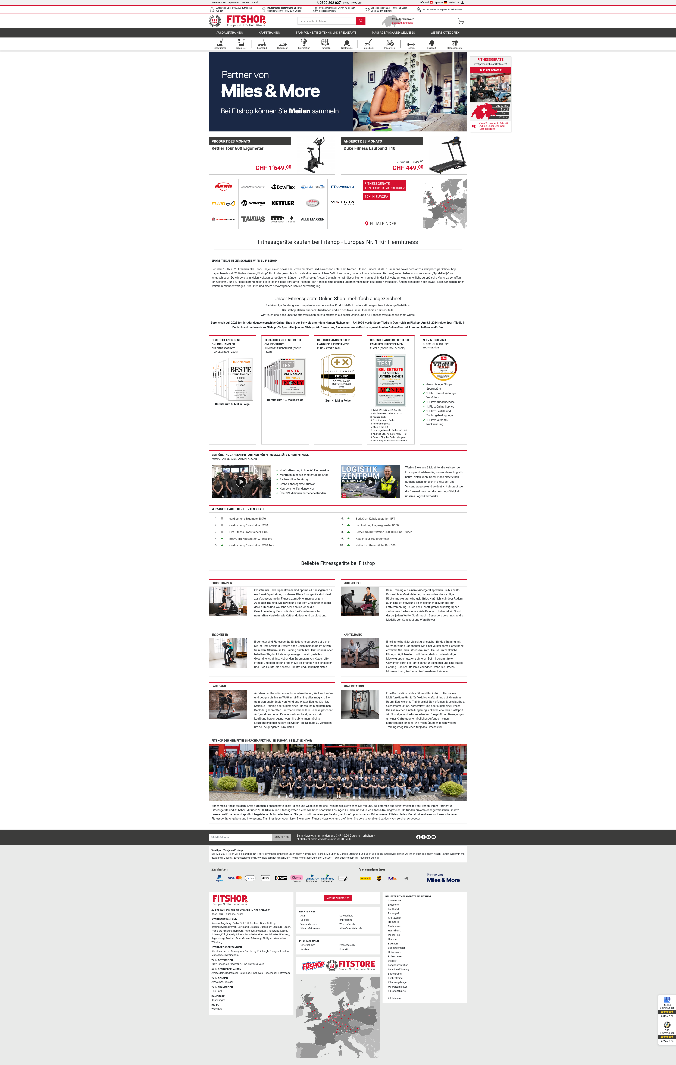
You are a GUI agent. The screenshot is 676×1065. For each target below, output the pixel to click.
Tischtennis (394, 926)
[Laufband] (228, 704)
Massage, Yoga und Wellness (393, 32)
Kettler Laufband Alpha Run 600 (376, 545)
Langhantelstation (398, 965)
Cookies (305, 919)
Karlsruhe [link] (273, 930)
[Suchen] (360, 21)
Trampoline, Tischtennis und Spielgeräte (326, 32)
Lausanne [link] (230, 914)
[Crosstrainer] (228, 601)
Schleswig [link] (256, 938)
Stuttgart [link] (268, 938)
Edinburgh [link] (263, 951)
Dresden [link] (254, 926)
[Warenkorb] (462, 21)
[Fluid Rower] (223, 203)
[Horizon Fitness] (253, 203)
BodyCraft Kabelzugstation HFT (375, 518)
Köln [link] (223, 934)
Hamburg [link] (238, 930)
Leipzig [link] (231, 934)
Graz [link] (214, 964)
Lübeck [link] (240, 934)
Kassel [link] (283, 930)
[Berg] (223, 187)
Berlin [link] (236, 923)
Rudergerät (352, 583)
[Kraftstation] (360, 704)
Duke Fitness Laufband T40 (369, 148)
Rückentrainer (395, 978)
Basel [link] (214, 914)
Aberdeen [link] (216, 951)
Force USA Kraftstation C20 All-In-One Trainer (384, 532)
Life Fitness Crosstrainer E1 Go (248, 532)
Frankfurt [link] (216, 930)
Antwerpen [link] (217, 982)
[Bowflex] (283, 187)
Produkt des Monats (231, 141)
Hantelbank (352, 634)
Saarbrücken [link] (243, 938)
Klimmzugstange (397, 982)
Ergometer (219, 634)
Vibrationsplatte (397, 991)
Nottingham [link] (232, 955)
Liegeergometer (396, 947)
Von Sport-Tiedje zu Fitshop (227, 850)
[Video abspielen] (241, 481)
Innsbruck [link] (223, 964)
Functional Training (398, 969)
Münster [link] (273, 934)
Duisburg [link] (278, 926)
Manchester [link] (217, 955)
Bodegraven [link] (232, 973)
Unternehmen (219, 2)
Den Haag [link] (245, 973)
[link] (415, 204)
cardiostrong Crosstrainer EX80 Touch (252, 545)
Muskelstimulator (397, 986)
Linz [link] (244, 964)
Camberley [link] (250, 951)
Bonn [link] (263, 923)
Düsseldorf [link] (266, 926)
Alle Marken (394, 998)
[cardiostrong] (312, 187)
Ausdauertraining (230, 32)
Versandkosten (309, 924)
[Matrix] (342, 203)
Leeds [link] (226, 951)
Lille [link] (213, 991)
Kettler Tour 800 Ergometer (372, 538)
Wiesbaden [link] (280, 938)
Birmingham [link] (237, 951)
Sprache (439, 2)
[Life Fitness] (312, 203)
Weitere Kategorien (445, 32)
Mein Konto (454, 2)
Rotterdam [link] (284, 973)
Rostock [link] (230, 938)
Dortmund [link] (243, 926)
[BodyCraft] (253, 187)
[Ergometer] (228, 652)
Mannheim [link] (251, 934)
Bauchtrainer (395, 973)
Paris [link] (219, 991)
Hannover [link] (250, 930)
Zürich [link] (240, 914)
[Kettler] (283, 203)
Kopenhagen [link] (218, 1000)
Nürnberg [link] (284, 934)
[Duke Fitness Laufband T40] (448, 155)
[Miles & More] (443, 877)
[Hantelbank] (360, 652)
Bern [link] (221, 914)
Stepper (392, 960)
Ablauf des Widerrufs (350, 928)
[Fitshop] (240, 20)
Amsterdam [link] (217, 973)
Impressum (233, 2)
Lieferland (424, 2)
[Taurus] (253, 219)
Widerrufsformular (311, 928)
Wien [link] (261, 964)
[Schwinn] (223, 219)
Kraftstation (353, 686)
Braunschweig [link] (219, 926)
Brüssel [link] (228, 982)
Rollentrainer (395, 956)
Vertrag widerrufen (338, 898)
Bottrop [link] (271, 923)
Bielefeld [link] (244, 923)
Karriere (245, 2)
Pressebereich (347, 945)
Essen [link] (287, 926)
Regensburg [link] (218, 938)
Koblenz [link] (215, 934)
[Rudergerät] (360, 601)
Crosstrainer (221, 583)
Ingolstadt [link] (261, 930)
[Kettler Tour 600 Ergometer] (316, 155)
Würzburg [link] (216, 942)
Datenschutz (346, 915)
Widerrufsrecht (347, 924)
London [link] (284, 951)
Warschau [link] (217, 1009)
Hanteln (392, 939)
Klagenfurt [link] (235, 964)
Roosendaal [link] (270, 973)
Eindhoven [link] (257, 973)
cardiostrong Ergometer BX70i (248, 518)
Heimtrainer (394, 952)
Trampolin (393, 922)
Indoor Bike (394, 935)
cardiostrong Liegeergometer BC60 (377, 525)
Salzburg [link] (253, 964)
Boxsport (393, 943)
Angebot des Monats (363, 141)
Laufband (218, 686)
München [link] (263, 934)
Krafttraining (269, 32)
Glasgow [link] (274, 951)
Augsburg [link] (226, 923)
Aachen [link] (215, 923)
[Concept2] (342, 187)
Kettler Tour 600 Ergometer (238, 148)
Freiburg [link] (227, 930)
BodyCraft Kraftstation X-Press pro (250, 538)
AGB (303, 915)
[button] (221, 91)
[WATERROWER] (283, 219)
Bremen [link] (232, 926)
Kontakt (255, 2)
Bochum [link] (254, 923)
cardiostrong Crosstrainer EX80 (248, 525)
